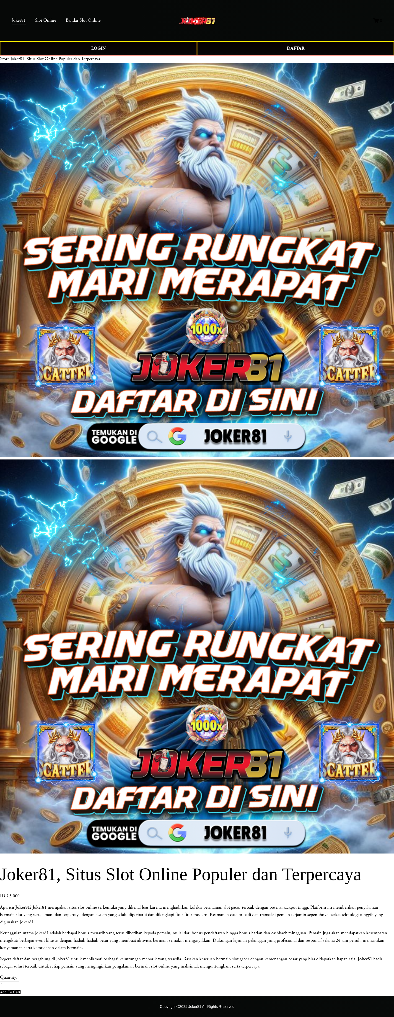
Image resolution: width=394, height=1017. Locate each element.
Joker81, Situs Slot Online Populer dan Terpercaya (55, 59)
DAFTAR (295, 48)
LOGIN (98, 48)
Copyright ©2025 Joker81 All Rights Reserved (197, 1006)
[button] (10, 992)
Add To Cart (10, 992)
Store (4, 59)
